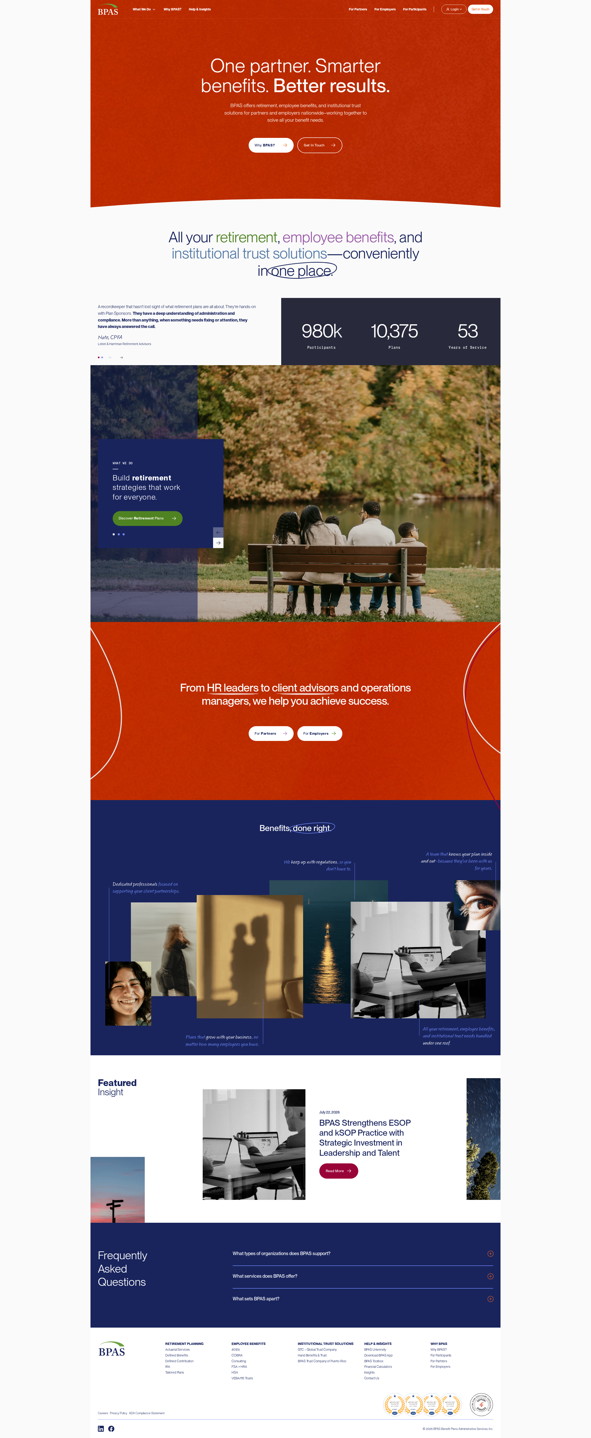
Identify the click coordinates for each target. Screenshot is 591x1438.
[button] (218, 532)
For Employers (385, 9)
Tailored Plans (174, 1372)
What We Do (142, 9)
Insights (369, 1372)
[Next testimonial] (121, 357)
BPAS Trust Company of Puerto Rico (322, 1361)
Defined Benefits (176, 1355)
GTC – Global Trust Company (317, 1349)
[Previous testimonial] (110, 357)
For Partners (358, 9)
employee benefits (338, 237)
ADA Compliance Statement (147, 1413)
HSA (235, 1372)
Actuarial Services (177, 1349)
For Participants (414, 9)
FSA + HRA (239, 1366)
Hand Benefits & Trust (312, 1355)
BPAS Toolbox (373, 1361)
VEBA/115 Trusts (242, 1378)
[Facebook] (111, 1428)
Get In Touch (480, 9)
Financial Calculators (378, 1366)
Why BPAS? (172, 9)
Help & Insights (200, 9)
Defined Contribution (179, 1361)
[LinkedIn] (101, 1429)
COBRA (237, 1355)
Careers (103, 1413)
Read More (335, 1171)
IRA (167, 1366)
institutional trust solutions (249, 253)
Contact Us (371, 1378)
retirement (246, 237)
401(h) (236, 1349)
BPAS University (375, 1349)
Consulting (239, 1361)
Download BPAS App (378, 1355)
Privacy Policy (118, 1413)
